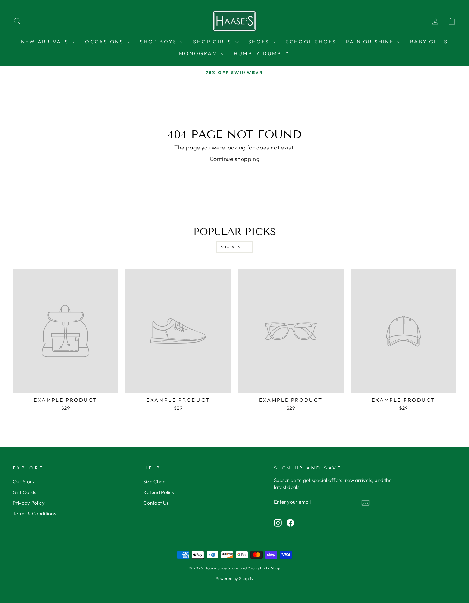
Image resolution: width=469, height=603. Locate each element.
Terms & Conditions (34, 513)
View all (234, 247)
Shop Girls (213, 41)
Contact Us (155, 503)
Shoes (260, 41)
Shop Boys (159, 41)
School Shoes (311, 41)
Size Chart (155, 481)
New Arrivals (46, 41)
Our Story (24, 481)
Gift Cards (24, 492)
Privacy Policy (29, 503)
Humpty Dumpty (262, 53)
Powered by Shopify (234, 578)
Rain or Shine (371, 41)
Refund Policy (159, 492)
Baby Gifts (429, 41)
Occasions (105, 41)
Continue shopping (235, 159)
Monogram (199, 53)
